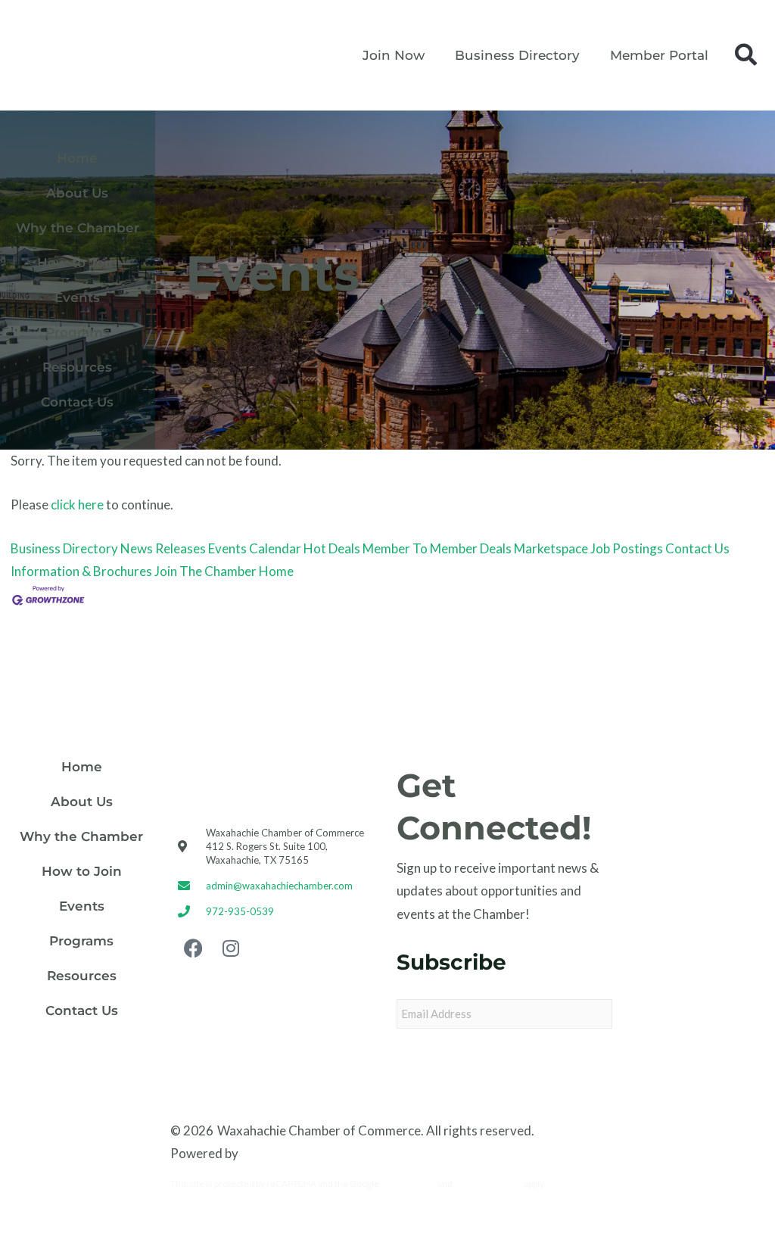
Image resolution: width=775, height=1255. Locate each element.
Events (77, 297)
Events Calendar (254, 548)
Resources (77, 367)
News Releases (163, 548)
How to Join (77, 262)
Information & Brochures (81, 571)
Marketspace (551, 548)
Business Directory (517, 55)
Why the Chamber (77, 227)
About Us (77, 193)
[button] (746, 56)
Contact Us (77, 402)
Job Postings (626, 548)
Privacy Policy (408, 1183)
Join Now (394, 55)
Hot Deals (331, 548)
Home (77, 158)
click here (77, 504)
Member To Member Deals (437, 548)
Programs (77, 332)
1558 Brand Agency (297, 1153)
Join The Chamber (205, 571)
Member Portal (659, 55)
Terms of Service (488, 1183)
